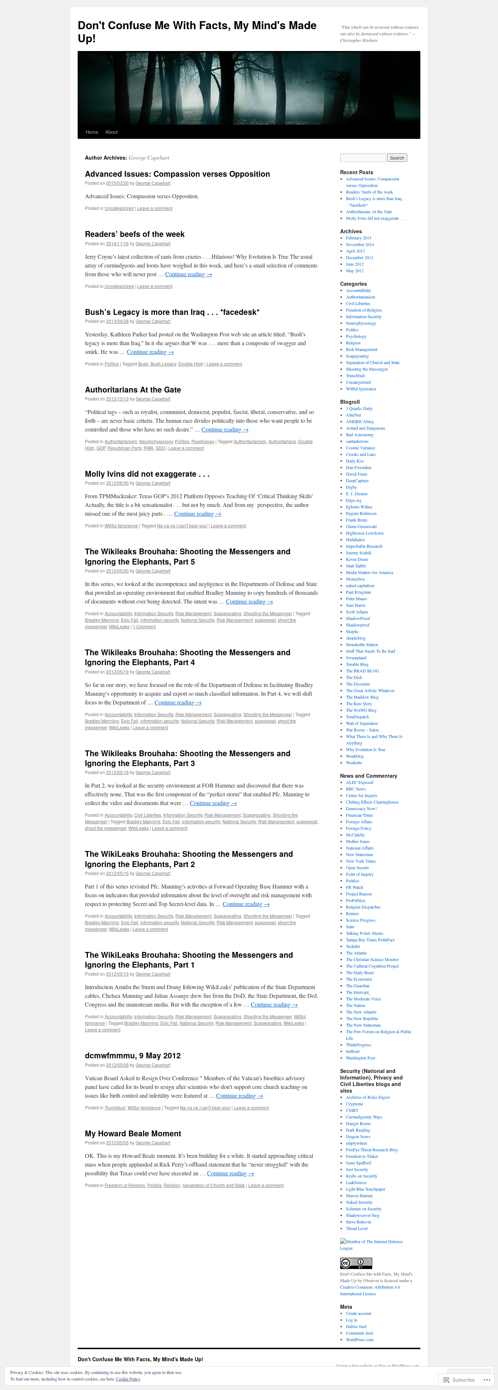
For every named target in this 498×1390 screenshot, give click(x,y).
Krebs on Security (361, 1176)
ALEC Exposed (359, 782)
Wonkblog (355, 756)
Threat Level (356, 1228)
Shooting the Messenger (268, 613)
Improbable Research (364, 546)
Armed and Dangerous (365, 428)
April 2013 (355, 251)
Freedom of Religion (125, 1185)
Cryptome (354, 1103)
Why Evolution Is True (365, 749)
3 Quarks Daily (359, 408)
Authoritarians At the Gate (133, 389)
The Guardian (358, 985)
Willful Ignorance (121, 525)
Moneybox (355, 579)
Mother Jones (358, 841)
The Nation (355, 1005)
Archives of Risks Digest (368, 1097)
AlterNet (353, 415)
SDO (160, 448)
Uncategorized (119, 208)
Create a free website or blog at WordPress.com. (378, 1365)
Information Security (153, 613)
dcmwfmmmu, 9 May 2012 (133, 1055)
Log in (351, 1320)
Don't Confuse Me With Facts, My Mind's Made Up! (197, 31)
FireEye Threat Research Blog (372, 1149)
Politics (112, 363)
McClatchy (355, 834)
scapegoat (265, 620)
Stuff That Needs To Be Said (370, 651)
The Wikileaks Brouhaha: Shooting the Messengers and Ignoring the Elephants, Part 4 (188, 657)
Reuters (352, 913)
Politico (352, 880)
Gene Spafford (358, 1163)
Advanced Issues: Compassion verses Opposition (177, 173)
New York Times (361, 861)
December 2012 (359, 257)
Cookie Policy (128, 1379)
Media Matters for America (369, 572)
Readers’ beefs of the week (135, 233)
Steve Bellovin (358, 1222)
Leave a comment (154, 208)
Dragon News (358, 1136)
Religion (172, 1185)
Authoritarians (282, 441)
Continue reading (188, 274)
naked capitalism (360, 585)
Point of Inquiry (360, 874)
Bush (143, 363)
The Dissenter (358, 684)
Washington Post (360, 1058)
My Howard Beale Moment (133, 1133)
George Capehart (149, 157)
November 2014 (360, 244)
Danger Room (358, 1123)
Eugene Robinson (361, 513)
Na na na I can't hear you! (182, 525)
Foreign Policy (358, 828)
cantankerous (357, 441)
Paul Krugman (358, 592)
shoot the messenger (105, 828)
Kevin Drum (357, 559)
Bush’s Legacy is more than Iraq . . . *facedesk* (172, 311)
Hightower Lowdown (365, 533)
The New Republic (362, 1018)
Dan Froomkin (358, 467)
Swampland (356, 657)
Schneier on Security (364, 1208)
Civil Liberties (147, 815)
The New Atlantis (361, 1012)
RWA (148, 448)
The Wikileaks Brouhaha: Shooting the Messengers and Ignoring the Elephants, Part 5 (188, 556)
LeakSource (356, 1182)
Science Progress (361, 920)
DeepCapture (357, 480)
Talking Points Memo (364, 933)
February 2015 (358, 238)
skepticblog (356, 638)
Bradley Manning (102, 620)
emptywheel (356, 1143)
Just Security (357, 1169)
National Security (197, 620)
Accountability (118, 613)
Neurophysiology (156, 441)
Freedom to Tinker (362, 1156)
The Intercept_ (358, 992)
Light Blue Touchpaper (365, 1189)
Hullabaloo (355, 539)
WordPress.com (359, 1339)
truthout (352, 1051)
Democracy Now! (361, 808)
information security (159, 620)
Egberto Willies (359, 506)
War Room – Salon (362, 730)
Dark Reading (358, 1130)
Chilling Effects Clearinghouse (372, 802)
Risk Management (193, 613)
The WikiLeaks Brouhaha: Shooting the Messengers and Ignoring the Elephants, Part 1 (189, 959)
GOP (101, 448)
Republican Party (124, 448)
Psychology (202, 441)
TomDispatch (357, 716)
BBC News (356, 789)
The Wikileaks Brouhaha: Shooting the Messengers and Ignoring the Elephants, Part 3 (188, 757)
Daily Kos (355, 461)
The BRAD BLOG (362, 670)
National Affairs (360, 848)
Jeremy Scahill (358, 552)
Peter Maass (356, 598)
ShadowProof (358, 618)
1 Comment (144, 626)
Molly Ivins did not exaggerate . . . (147, 473)
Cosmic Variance (360, 447)
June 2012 (355, 264)
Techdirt (353, 946)
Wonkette (354, 762)
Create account (358, 1313)
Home (92, 131)
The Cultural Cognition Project (372, 966)
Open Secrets (357, 867)
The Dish (354, 677)
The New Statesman (363, 1025)
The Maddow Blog (362, 697)
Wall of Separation (362, 723)
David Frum (356, 474)
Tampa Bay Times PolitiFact (370, 939)
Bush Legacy (163, 363)
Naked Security (359, 1202)
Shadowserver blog (363, 1215)
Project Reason (359, 894)
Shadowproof (358, 625)
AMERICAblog (360, 421)
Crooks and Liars (361, 454)
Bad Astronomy (360, 434)
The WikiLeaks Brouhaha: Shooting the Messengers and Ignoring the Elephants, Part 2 (189, 858)
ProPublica (355, 900)
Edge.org (354, 500)
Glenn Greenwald (361, 526)
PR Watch (354, 887)
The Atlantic (356, 953)
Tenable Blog (357, 664)
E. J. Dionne (356, 493)
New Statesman (359, 854)
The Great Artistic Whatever (370, 690)
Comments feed (359, 1333)
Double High (190, 363)
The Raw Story (359, 703)
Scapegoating (227, 613)
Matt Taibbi (356, 566)
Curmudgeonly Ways (364, 1117)
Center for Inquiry (361, 795)
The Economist (359, 979)
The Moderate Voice (363, 998)
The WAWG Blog (361, 710)
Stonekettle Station (362, 644)
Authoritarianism (121, 441)
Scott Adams (357, 611)
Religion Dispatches (363, 907)
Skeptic (352, 631)
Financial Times (359, 815)
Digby (351, 487)
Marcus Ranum (359, 1195)
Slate (350, 926)
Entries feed (356, 1326)
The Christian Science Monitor (372, 959)
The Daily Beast (360, 972)
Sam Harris (356, 605)
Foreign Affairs (359, 821)
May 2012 (355, 270)
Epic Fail (129, 620)
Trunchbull (115, 1107)
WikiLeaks (119, 626)
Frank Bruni (356, 520)
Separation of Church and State (214, 1185)
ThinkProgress (358, 1044)
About (111, 131)
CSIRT (352, 1110)
